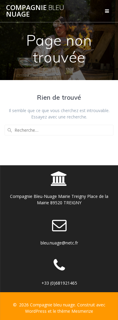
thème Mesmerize (75, 311)
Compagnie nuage (35, 11)
